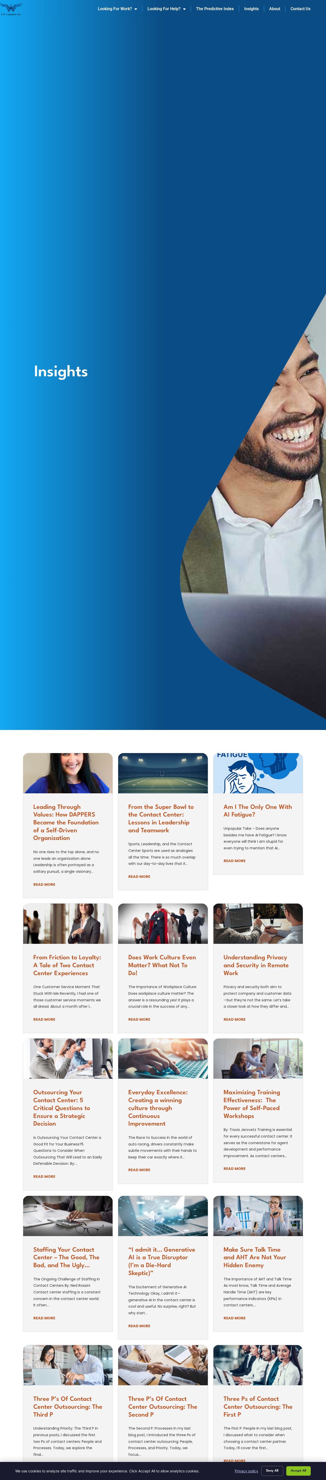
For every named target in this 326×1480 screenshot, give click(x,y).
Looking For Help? (164, 8)
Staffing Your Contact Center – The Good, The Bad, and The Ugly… (66, 1258)
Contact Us (300, 8)
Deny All (272, 1470)
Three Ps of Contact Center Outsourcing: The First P (258, 1407)
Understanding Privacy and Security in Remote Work (256, 965)
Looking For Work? (115, 8)
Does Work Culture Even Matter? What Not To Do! (162, 965)
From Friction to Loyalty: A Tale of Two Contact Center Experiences (67, 965)
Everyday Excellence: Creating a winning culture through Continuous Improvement (158, 1108)
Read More (44, 884)
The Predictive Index (215, 8)
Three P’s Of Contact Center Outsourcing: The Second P (162, 1407)
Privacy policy (246, 1471)
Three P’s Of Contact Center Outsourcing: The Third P (67, 1407)
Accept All (298, 1470)
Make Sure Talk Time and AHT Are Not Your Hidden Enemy (255, 1258)
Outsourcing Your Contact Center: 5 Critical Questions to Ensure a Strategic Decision (61, 1108)
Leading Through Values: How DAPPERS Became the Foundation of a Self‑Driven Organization (66, 823)
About (274, 8)
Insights (251, 8)
